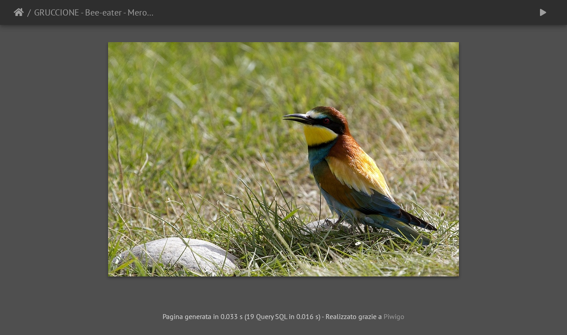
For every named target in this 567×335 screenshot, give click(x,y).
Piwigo (394, 316)
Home (19, 12)
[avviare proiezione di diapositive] (543, 12)
